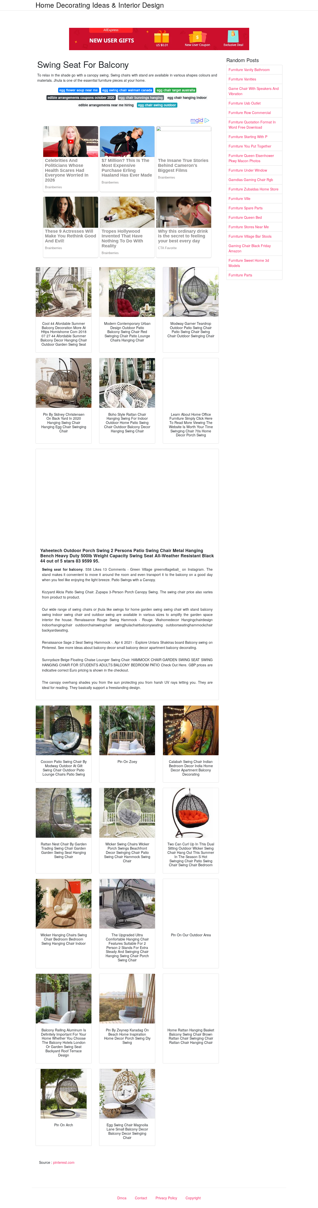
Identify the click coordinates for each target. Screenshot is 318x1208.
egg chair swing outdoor (157, 105)
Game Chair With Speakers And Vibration (254, 91)
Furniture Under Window (248, 170)
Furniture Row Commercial (250, 112)
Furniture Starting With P (248, 136)
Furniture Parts (240, 274)
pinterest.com (64, 1162)
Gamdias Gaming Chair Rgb (251, 179)
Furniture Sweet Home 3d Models (249, 263)
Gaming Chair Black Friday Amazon (250, 248)
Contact (141, 1197)
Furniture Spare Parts (246, 207)
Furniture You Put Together (250, 146)
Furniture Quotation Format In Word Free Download (252, 124)
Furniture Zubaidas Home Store (253, 189)
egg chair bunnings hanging (141, 97)
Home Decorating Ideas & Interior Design (100, 5)
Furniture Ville (239, 198)
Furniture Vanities (242, 78)
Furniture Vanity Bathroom (249, 69)
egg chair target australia (176, 90)
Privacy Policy (166, 1197)
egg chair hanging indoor (187, 97)
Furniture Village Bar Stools (250, 236)
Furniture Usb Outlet (245, 103)
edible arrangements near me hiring (106, 105)
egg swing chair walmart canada (127, 90)
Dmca (121, 1197)
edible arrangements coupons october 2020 (81, 97)
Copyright (193, 1197)
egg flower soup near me (78, 90)
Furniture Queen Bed (245, 217)
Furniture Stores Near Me (249, 226)
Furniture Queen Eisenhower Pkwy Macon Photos (251, 158)
